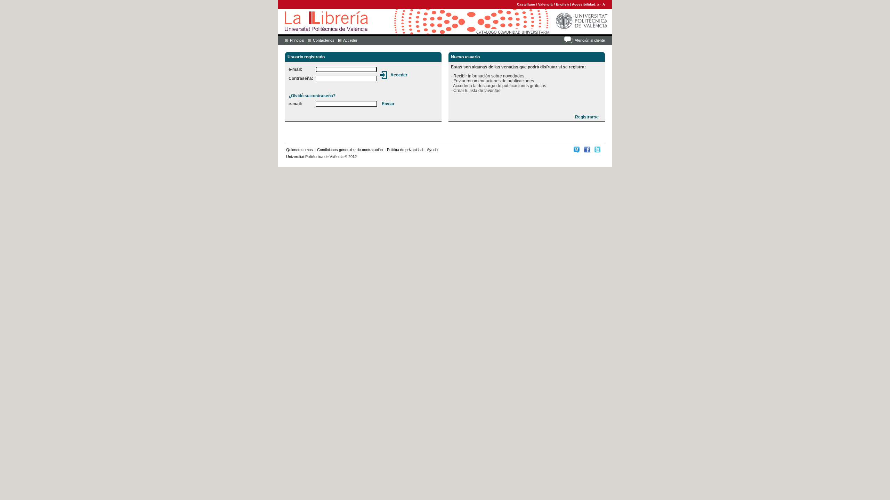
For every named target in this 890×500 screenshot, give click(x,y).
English (562, 4)
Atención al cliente (590, 40)
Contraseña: (301, 78)
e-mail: (295, 69)
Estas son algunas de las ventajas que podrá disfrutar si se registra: (518, 67)
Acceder (350, 40)
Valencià (545, 4)
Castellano (526, 4)
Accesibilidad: (584, 4)
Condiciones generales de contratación (350, 150)
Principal (297, 40)
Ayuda (432, 150)
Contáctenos (323, 40)
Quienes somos (299, 150)
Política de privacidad (405, 150)
